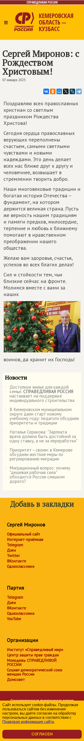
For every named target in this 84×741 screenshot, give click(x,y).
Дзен (11, 550)
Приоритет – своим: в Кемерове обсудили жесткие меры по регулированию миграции (39, 455)
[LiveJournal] (72, 91)
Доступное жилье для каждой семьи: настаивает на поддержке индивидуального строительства (39, 394)
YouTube (14, 619)
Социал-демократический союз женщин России (34, 672)
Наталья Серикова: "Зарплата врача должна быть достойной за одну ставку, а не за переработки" (41, 437)
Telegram (15, 545)
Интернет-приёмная (25, 539)
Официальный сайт (23, 534)
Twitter (13, 555)
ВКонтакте (16, 561)
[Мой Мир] (59, 91)
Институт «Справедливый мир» (35, 649)
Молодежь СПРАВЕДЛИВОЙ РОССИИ (32, 662)
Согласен (42, 734)
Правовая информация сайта (28, 722)
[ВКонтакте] (46, 91)
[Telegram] (79, 91)
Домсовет (16, 679)
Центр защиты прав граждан (33, 655)
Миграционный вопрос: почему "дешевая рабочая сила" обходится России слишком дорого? (37, 475)
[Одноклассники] (53, 91)
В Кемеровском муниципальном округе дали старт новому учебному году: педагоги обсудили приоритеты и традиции (42, 416)
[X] (66, 91)
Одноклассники (20, 566)
